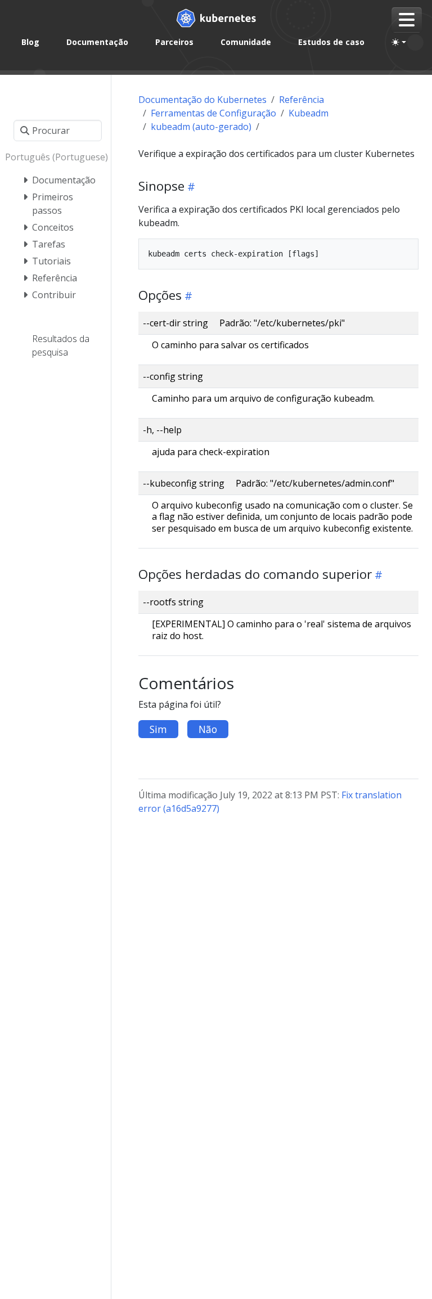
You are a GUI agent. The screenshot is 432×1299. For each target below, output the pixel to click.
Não (208, 729)
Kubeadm (308, 113)
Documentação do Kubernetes (202, 99)
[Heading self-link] (189, 186)
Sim (158, 729)
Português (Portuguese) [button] (55, 157)
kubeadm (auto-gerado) (201, 126)
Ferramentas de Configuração (213, 113)
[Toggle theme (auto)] (399, 42)
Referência (301, 99)
